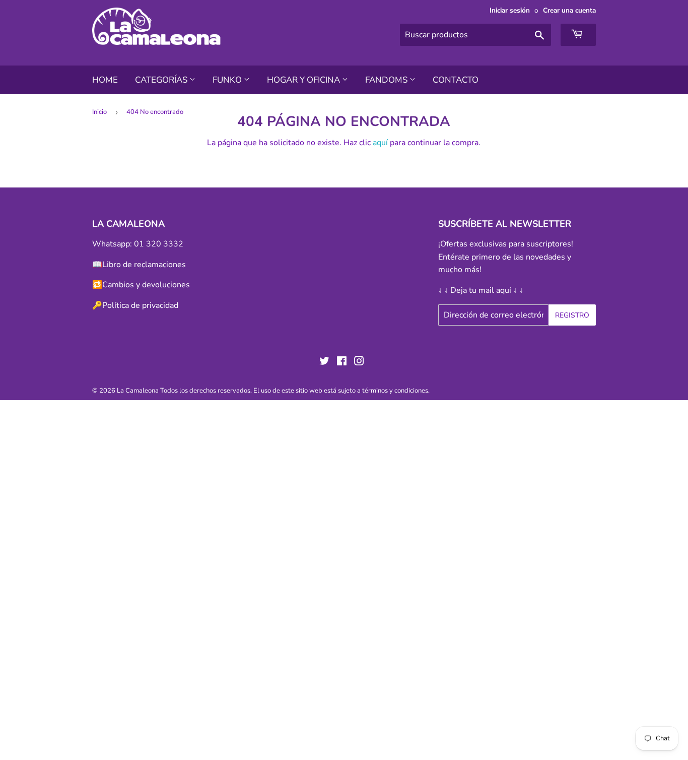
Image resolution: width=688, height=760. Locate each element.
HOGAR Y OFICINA (304, 80)
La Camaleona (138, 390)
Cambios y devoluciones (146, 284)
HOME (105, 80)
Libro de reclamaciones (144, 264)
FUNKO (228, 80)
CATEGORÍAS (162, 80)
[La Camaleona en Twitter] (324, 362)
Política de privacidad (140, 305)
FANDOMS (387, 80)
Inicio (99, 111)
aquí (380, 142)
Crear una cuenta (569, 10)
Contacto (455, 80)
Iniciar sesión (510, 10)
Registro (572, 315)
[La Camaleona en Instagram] (359, 362)
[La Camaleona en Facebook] (341, 362)
